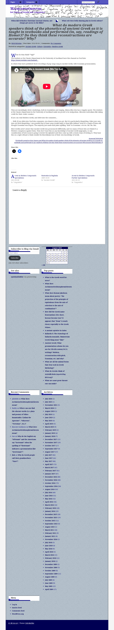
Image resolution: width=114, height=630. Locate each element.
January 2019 (50, 433)
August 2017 (50, 452)
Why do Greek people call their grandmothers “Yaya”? (23, 458)
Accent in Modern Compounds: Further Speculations (83, 177)
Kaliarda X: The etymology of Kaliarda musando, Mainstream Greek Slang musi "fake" (57, 337)
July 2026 (48, 399)
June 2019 (49, 417)
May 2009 (48, 586)
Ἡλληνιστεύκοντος (26, 8)
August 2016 (50, 489)
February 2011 (50, 533)
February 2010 (50, 558)
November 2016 (51, 480)
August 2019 (50, 411)
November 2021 (51, 405)
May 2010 (48, 549)
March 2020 (49, 408)
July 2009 (48, 580)
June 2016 (49, 496)
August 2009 (50, 577)
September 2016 (51, 486)
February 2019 (50, 430)
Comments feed (18, 611)
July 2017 (48, 455)
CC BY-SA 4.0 (13, 623)
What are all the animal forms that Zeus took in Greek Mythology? (57, 365)
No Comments (56, 43)
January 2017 (50, 474)
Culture (39, 46)
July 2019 (48, 414)
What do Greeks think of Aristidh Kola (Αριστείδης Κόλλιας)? (55, 374)
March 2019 (49, 427)
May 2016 (48, 499)
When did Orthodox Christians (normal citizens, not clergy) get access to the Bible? (31, 22)
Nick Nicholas (16, 43)
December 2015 (51, 514)
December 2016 (51, 477)
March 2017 (49, 467)
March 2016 (49, 505)
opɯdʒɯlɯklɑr (17, 277)
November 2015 (51, 517)
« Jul (43, 265)
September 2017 (51, 449)
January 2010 (50, 561)
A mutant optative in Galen (55, 330)
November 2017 (51, 442)
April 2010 (49, 552)
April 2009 (49, 589)
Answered (96, 138)
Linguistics (47, 46)
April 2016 (49, 502)
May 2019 (48, 421)
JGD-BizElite (29, 623)
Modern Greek (57, 46)
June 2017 (49, 458)
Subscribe (14, 258)
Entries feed (17, 608)
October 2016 (50, 483)
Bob (13, 455)
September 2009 (51, 574)
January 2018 (50, 436)
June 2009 (49, 583)
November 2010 (51, 539)
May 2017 (48, 461)
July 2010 (48, 542)
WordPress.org (18, 614)
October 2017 (50, 446)
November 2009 (51, 567)
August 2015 (50, 527)
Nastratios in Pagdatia (49, 176)
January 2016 (50, 511)
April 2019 (49, 424)
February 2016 (50, 508)
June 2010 (49, 546)
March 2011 (49, 530)
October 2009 (50, 571)
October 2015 (50, 521)
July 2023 (48, 402)
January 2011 (50, 536)
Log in (14, 604)
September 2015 (51, 524)
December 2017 (51, 439)
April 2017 (49, 464)
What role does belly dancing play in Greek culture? (82, 21)
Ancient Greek (30, 46)
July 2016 (48, 492)
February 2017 (50, 471)
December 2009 (51, 564)
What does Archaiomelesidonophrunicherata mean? (58, 287)
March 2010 (49, 555)
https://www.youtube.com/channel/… (24, 60)
